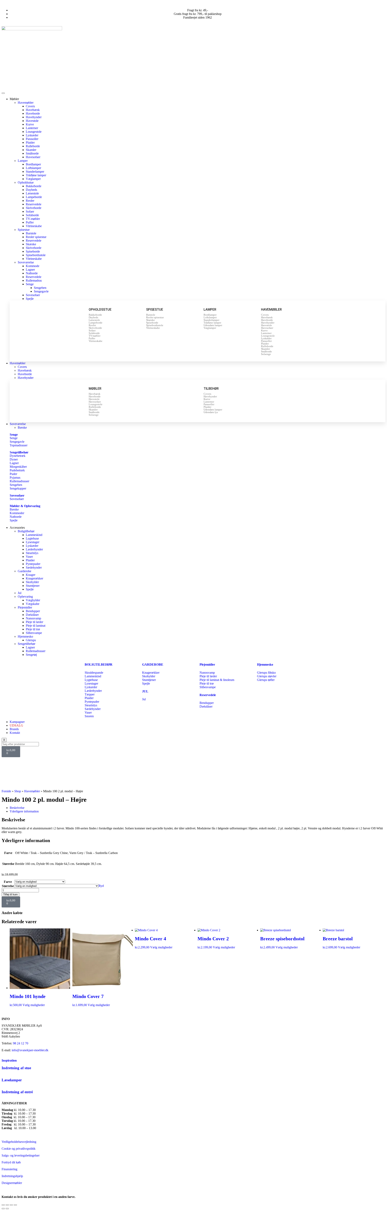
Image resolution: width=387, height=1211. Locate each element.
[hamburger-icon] (3, 93)
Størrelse (8, 886)
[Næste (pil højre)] (7, 1208)
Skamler (31, 149)
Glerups (31, 640)
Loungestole (34, 131)
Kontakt (15, 732)
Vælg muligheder (34, 1005)
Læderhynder (34, 549)
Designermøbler (12, 1183)
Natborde (32, 273)
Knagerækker (34, 578)
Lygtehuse (32, 538)
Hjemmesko (25, 636)
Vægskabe (32, 604)
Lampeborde (34, 197)
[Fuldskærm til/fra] (7, 1205)
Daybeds (31, 189)
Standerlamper (35, 171)
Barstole (31, 233)
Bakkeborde (33, 186)
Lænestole (32, 193)
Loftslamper (33, 168)
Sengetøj (31, 654)
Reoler (30, 200)
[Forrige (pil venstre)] (3, 1208)
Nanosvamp (33, 618)
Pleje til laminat (35, 625)
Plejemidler (25, 607)
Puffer (30, 222)
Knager (30, 574)
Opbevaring (25, 596)
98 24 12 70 (20, 1043)
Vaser (29, 556)
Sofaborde (32, 215)
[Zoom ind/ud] (3, 1205)
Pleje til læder (34, 622)
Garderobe (24, 571)
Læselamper (12, 1080)
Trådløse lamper (36, 175)
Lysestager (32, 542)
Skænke (31, 244)
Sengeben (40, 287)
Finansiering (9, 1169)
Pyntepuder (33, 564)
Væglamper (33, 179)
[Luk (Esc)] (15, 1205)
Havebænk (33, 110)
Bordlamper (33, 164)
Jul (19, 593)
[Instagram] (17, 762)
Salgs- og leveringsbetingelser (21, 1155)
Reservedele (33, 204)
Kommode (32, 266)
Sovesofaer (33, 295)
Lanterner (32, 128)
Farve (8, 881)
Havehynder (34, 117)
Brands (14, 729)
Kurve (30, 124)
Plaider (30, 142)
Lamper (23, 160)
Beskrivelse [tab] (17, 807)
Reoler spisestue (36, 237)
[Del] (11, 1205)
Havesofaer (33, 157)
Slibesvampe (34, 633)
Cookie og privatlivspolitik (18, 1148)
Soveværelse (26, 262)
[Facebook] (7, 762)
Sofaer (30, 211)
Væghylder (33, 600)
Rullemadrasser (35, 651)
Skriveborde (33, 208)
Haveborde (33, 113)
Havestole (32, 120)
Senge (30, 284)
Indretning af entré (17, 1092)
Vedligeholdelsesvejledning (19, 1141)
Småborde (32, 153)
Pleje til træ (33, 629)
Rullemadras (34, 280)
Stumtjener (33, 585)
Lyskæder (32, 135)
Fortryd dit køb (11, 1162)
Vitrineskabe (34, 226)
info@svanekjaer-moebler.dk (30, 1050)
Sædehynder (34, 567)
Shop (17, 791)
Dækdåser (32, 614)
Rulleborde (33, 146)
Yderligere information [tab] (24, 811)
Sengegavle (41, 291)
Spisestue (24, 229)
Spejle (30, 298)
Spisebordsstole (36, 255)
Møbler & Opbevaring (25, 506)
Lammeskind (34, 535)
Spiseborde (33, 251)
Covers (30, 106)
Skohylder (32, 582)
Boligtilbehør (26, 531)
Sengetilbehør (19, 452)
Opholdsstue (26, 182)
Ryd (101, 885)
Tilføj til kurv (10, 894)
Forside (6, 791)
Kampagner (17, 721)
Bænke (22, 427)
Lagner (30, 269)
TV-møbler (33, 218)
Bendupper (33, 611)
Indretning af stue (16, 1068)
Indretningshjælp (12, 1176)
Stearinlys (32, 553)
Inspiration (9, 1060)
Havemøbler (25, 102)
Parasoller (32, 139)
